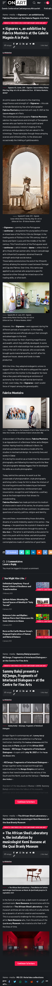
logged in (18, 568)
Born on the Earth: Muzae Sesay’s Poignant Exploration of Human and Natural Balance (17, 634)
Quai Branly (7, 923)
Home (5, 14)
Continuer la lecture (26, 802)
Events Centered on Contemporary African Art (25, 23)
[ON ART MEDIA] (17, 3)
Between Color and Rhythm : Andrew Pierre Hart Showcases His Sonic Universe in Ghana (18, 618)
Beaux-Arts (7, 746)
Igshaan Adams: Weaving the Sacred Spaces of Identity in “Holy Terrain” (18, 602)
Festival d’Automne (33, 742)
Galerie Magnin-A (10, 114)
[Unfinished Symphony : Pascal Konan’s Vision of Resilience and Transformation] (42, 586)
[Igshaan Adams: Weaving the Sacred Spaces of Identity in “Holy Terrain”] (42, 602)
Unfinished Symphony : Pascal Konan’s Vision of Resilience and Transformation (17, 586)
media (12, 14)
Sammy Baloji (38, 736)
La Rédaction (7, 53)
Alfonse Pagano (25, 466)
